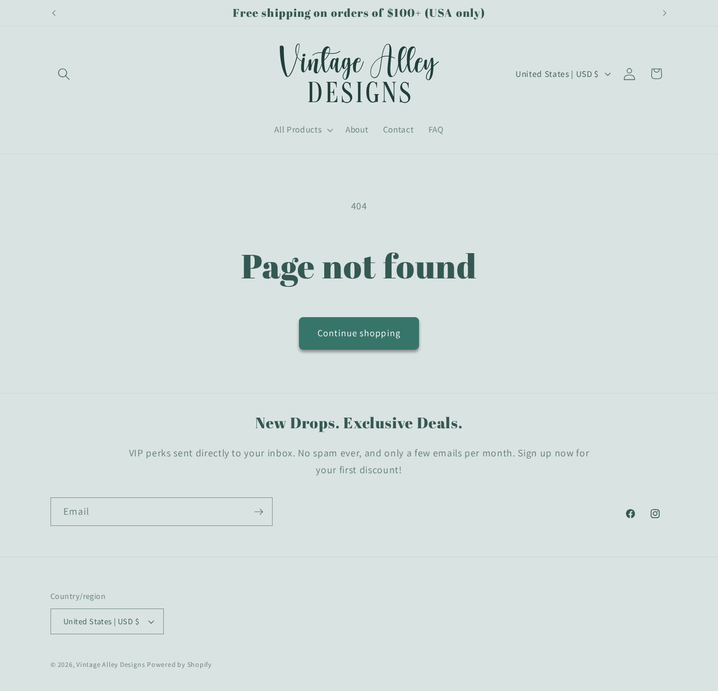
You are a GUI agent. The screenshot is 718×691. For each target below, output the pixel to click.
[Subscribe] (258, 512)
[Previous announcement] (54, 13)
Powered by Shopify (179, 664)
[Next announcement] (664, 13)
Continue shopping (359, 333)
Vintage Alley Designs (110, 664)
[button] (63, 73)
